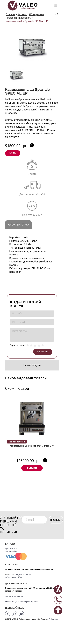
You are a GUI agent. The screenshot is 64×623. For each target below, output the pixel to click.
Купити (12, 153)
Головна (10, 14)
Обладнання (36, 14)
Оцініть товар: (18, 345)
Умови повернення (14, 596)
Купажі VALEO (11, 548)
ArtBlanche (54, 619)
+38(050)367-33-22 (23, 574)
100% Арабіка (11, 551)
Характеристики (18, 224)
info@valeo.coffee (13, 577)
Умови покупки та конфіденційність (22, 601)
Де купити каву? (16, 583)
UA (56, 14)
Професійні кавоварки (18, 17)
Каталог (22, 14)
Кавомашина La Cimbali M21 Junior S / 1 (32, 446)
